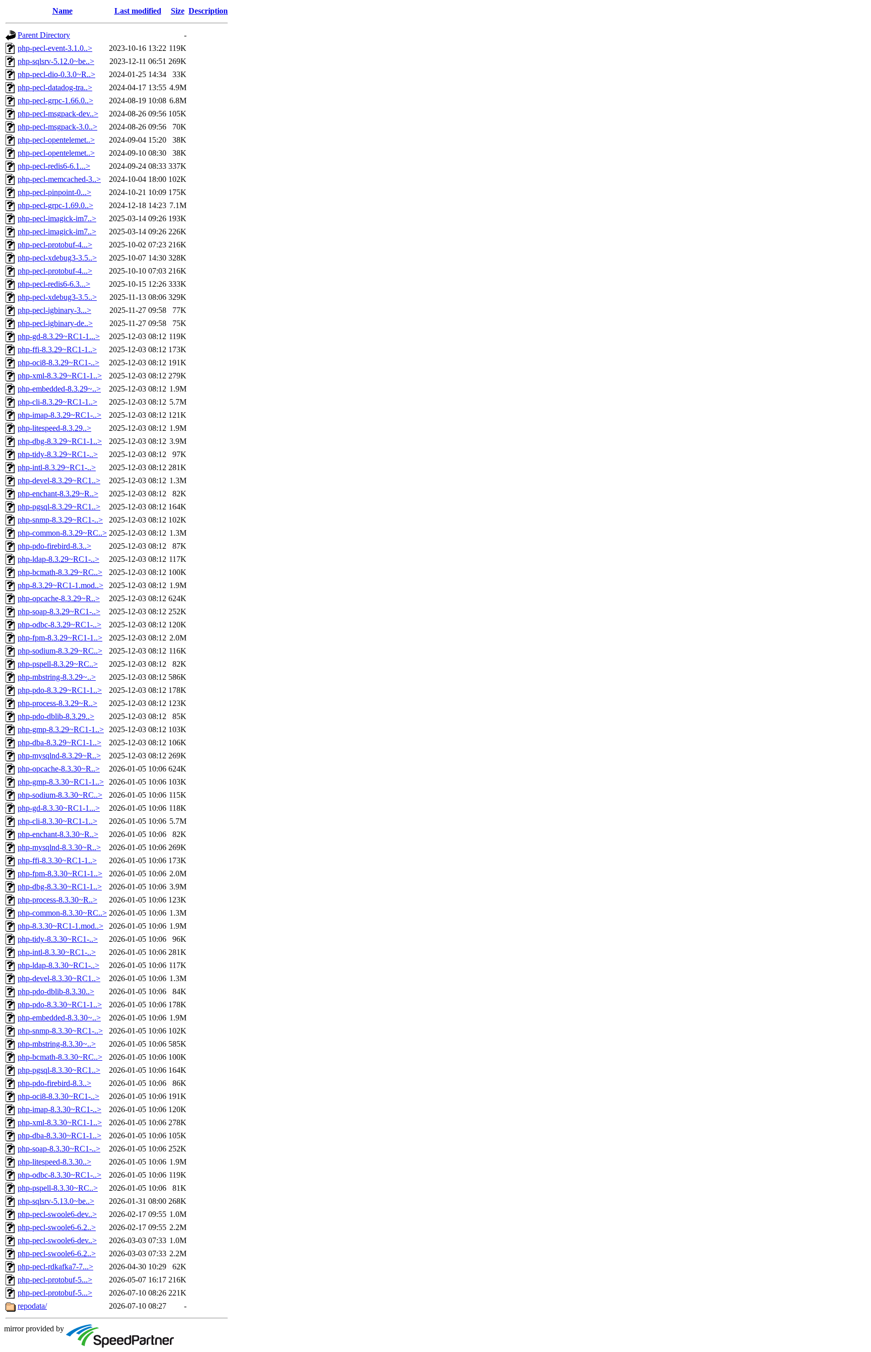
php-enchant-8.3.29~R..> (58, 493)
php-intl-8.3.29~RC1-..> (57, 467)
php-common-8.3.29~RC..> (62, 533)
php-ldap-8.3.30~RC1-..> (58, 965)
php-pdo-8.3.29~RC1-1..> (60, 690)
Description (208, 11)
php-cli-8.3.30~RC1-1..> (57, 821)
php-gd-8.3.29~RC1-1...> (59, 336)
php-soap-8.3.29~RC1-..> (59, 611)
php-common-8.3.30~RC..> (62, 913)
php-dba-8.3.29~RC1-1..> (59, 742)
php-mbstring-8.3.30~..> (57, 1044)
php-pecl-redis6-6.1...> (54, 166)
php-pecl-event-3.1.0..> (55, 48)
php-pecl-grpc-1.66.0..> (55, 100)
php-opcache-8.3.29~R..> (59, 598)
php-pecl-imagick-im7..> (57, 218)
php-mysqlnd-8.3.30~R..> (59, 847)
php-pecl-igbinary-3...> (54, 310)
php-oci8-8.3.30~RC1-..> (58, 1096)
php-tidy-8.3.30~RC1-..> (58, 939)
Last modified (137, 11)
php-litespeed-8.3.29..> (54, 428)
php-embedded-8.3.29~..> (59, 388)
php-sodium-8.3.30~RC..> (60, 795)
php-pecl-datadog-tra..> (55, 87)
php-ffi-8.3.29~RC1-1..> (57, 349)
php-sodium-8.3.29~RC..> (60, 651)
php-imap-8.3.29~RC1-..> (59, 415)
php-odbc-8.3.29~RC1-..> (59, 624)
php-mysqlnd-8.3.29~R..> (59, 755)
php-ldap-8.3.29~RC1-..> (58, 559)
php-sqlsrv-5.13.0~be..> (56, 1201)
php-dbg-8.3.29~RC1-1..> (60, 441)
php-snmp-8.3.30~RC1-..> (60, 1030)
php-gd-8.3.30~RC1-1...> (59, 808)
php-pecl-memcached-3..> (59, 179)
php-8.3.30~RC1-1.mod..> (60, 926)
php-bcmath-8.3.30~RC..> (60, 1057)
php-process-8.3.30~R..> (57, 899)
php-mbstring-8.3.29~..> (57, 677)
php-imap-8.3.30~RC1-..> (59, 1109)
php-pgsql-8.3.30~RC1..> (59, 1070)
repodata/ (32, 1306)
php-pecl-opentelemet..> (56, 140)
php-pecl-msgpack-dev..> (58, 113)
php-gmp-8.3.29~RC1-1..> (61, 729)
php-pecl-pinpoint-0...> (54, 192)
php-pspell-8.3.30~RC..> (58, 1188)
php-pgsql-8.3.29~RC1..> (59, 506)
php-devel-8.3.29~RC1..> (59, 480)
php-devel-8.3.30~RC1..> (59, 978)
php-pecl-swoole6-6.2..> (57, 1227)
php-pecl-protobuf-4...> (55, 244)
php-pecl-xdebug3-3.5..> (57, 257)
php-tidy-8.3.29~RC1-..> (58, 454)
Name (62, 11)
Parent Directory (44, 35)
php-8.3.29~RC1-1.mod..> (60, 585)
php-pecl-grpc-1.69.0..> (55, 205)
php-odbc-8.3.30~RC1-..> (59, 1175)
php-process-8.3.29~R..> (57, 703)
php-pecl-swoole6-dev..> (57, 1214)
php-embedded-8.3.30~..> (59, 1017)
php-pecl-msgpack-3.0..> (57, 126)
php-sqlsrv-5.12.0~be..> (56, 61)
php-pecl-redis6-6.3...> (54, 284)
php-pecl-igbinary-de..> (55, 323)
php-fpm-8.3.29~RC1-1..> (60, 637)
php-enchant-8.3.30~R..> (58, 834)
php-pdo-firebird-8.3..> (54, 546)
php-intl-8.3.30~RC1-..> (57, 952)
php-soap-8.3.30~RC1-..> (59, 1148)
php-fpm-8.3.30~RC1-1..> (60, 873)
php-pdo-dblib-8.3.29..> (56, 716)
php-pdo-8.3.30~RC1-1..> (60, 1004)
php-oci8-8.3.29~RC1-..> (58, 362)
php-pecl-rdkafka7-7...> (55, 1266)
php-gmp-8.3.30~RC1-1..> (61, 782)
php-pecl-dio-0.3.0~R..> (56, 74)
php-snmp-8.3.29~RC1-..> (60, 520)
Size (177, 11)
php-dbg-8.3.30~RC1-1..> (60, 886)
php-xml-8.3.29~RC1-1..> (60, 375)
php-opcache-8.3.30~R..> (59, 768)
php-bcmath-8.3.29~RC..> (60, 572)
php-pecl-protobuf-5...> (55, 1279)
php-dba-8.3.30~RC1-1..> (59, 1135)
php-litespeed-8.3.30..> (54, 1161)
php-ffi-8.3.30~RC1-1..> (57, 860)
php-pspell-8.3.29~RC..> (58, 664)
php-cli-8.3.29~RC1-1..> (57, 402)
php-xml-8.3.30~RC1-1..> (60, 1122)
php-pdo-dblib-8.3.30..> (56, 991)
